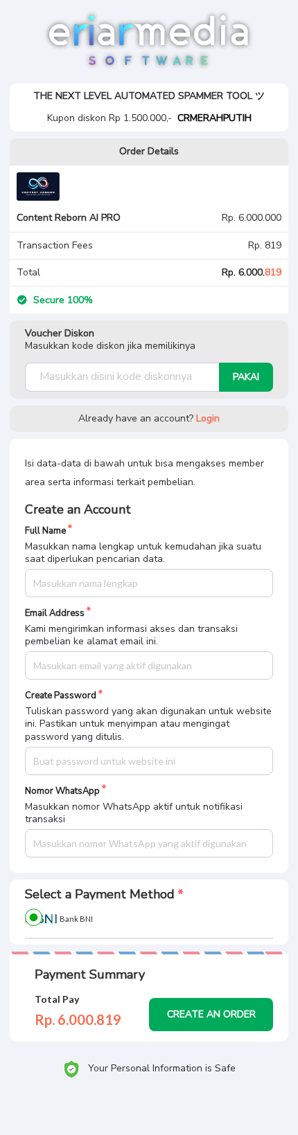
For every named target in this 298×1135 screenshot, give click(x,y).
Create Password (60, 696)
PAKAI (246, 376)
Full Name (45, 531)
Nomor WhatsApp (62, 791)
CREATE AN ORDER (211, 1014)
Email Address (55, 613)
